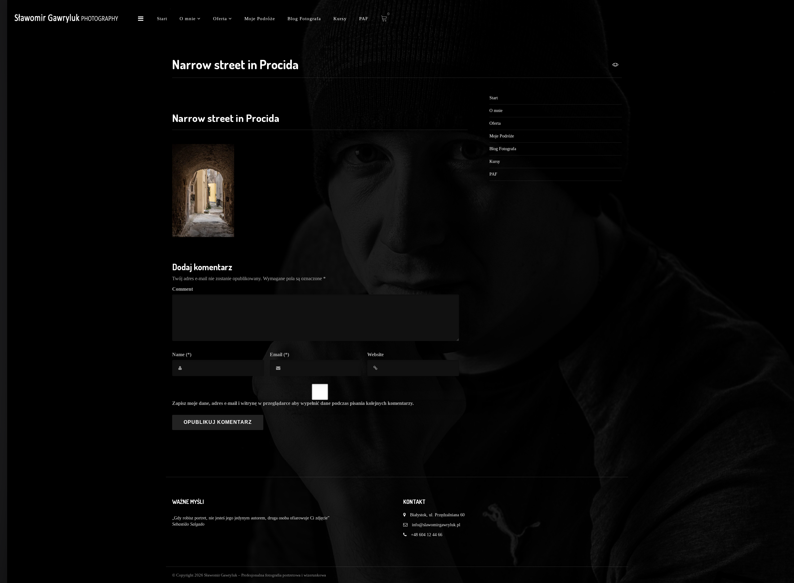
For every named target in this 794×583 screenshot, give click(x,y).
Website (375, 354)
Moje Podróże (259, 18)
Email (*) (279, 354)
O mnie (188, 18)
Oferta (221, 18)
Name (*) (181, 354)
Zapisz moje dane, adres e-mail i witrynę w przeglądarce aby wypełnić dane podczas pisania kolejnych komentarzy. (293, 403)
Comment (182, 289)
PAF (363, 18)
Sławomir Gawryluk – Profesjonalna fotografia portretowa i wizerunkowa (265, 575)
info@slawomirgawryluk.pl (436, 524)
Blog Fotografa (304, 18)
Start (162, 18)
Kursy (340, 18)
